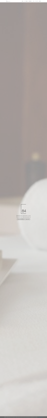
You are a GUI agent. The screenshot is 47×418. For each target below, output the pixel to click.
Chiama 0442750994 (21, 219)
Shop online (27, 219)
